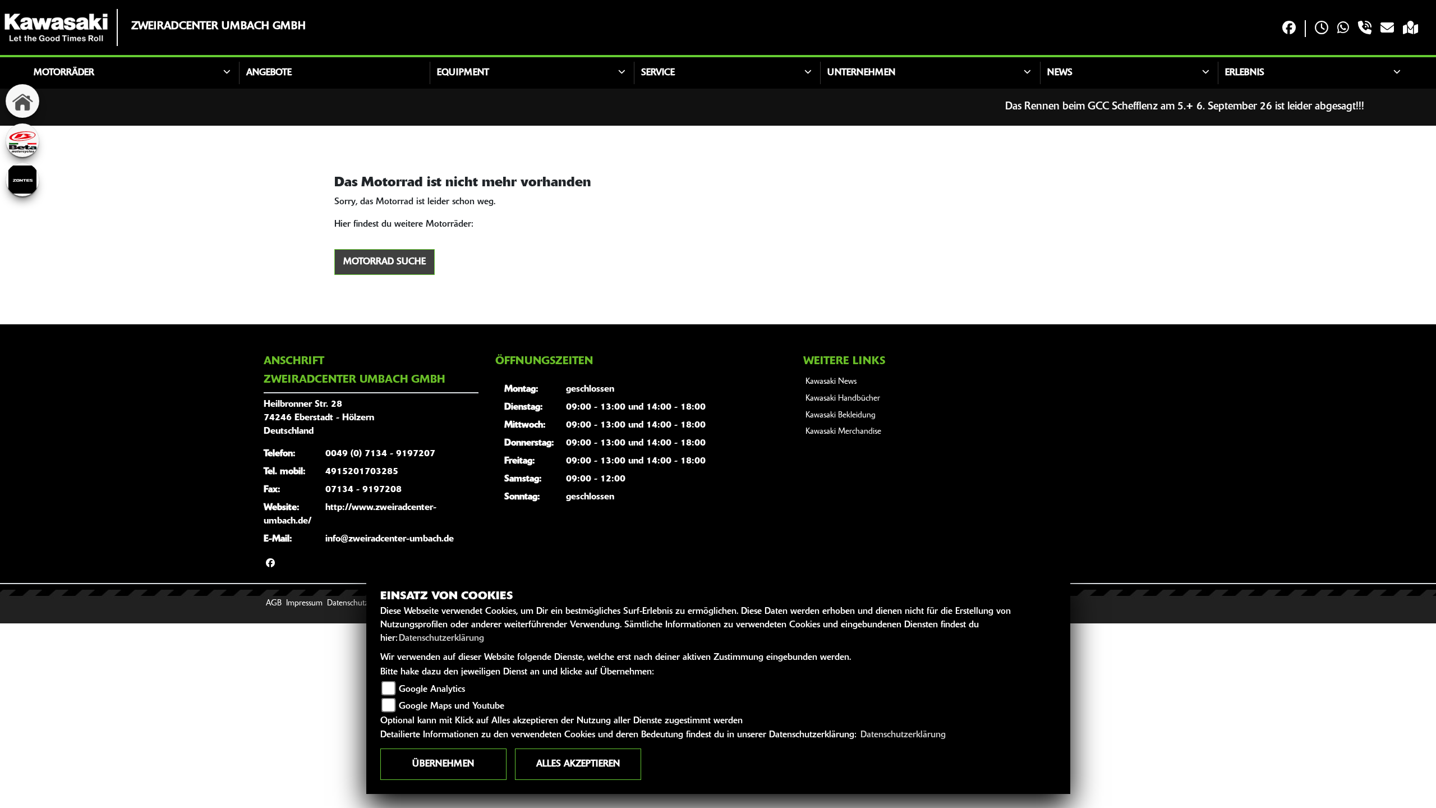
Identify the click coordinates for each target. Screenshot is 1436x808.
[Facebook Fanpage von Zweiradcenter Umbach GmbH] (1289, 29)
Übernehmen (443, 764)
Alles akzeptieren (578, 764)
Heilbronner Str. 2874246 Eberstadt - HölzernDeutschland (319, 418)
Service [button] (658, 72)
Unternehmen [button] (861, 72)
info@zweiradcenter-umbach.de (389, 539)
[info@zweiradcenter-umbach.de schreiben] (1387, 29)
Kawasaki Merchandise (843, 432)
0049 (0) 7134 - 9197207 (380, 453)
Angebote (269, 72)
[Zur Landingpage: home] (22, 101)
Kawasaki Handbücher (843, 398)
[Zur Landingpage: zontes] (22, 179)
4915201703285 (361, 471)
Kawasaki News (831, 382)
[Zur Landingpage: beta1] (22, 140)
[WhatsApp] (1343, 29)
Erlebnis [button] (1244, 72)
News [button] (1060, 72)
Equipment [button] (463, 72)
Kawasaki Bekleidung (841, 415)
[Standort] (1410, 29)
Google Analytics (432, 689)
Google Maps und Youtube (451, 706)
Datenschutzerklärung (441, 638)
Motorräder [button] (64, 72)
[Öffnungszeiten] (1321, 29)
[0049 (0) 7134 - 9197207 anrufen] (1365, 29)
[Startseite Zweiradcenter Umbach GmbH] (56, 27)
